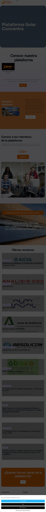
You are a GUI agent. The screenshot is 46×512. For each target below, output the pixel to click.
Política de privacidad (26, 510)
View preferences (23, 507)
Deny (23, 504)
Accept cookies (23, 501)
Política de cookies (19, 510)
